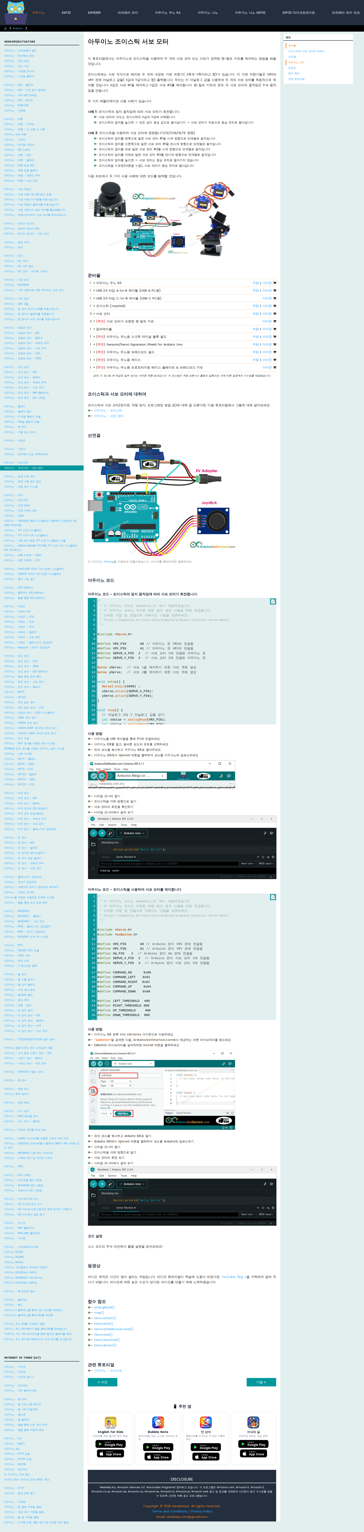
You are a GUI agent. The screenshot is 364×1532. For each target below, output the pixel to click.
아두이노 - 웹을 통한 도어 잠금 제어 (25, 902)
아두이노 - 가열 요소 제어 (19, 432)
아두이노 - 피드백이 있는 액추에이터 (26, 454)
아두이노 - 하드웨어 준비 (19, 56)
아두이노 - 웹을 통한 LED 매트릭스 (24, 598)
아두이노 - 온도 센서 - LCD (20, 661)
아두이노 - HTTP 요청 (17, 1454)
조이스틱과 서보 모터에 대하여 (306, 51)
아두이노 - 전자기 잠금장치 (20, 882)
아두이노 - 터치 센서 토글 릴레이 (24, 813)
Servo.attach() (105, 1318)
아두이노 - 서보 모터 (16, 279)
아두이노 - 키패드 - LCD (19, 616)
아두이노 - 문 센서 (15, 837)
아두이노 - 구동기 (14, 449)
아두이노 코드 (296, 62)
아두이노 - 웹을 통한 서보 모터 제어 (25, 1424)
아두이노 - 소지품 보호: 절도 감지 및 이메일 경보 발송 (36, 1522)
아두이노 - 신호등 (14, 110)
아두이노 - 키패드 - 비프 (19, 621)
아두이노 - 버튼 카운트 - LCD (22, 560)
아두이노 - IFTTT (14, 1488)
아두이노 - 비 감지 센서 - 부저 (22, 1025)
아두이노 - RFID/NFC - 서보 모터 (24, 921)
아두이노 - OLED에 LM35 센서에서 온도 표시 (30, 728)
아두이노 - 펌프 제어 (16, 1000)
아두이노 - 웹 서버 (15, 1399)
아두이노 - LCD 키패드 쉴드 (20, 510)
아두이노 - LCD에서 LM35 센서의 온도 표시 (30, 733)
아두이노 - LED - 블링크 (18, 85)
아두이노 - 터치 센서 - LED (20, 798)
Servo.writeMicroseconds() (114, 1329)
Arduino (18, 28)
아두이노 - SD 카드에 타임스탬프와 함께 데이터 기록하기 (38, 1209)
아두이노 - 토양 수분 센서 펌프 (22, 481)
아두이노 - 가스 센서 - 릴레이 (22, 1121)
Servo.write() (103, 1324)
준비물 (292, 45)
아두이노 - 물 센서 (15, 974)
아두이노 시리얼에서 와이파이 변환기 (26, 1267)
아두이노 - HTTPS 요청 (18, 1459)
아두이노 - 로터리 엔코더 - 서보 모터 (26, 233)
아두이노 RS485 (14, 1257)
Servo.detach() (105, 1345)
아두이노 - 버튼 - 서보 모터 (21, 180)
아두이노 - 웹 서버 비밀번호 (21, 1409)
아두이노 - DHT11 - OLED (19, 764)
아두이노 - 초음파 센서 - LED (21, 333)
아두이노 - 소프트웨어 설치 (20, 50)
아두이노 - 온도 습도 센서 (19, 702)
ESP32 (66, 12)
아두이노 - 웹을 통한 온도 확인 (22, 676)
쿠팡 (256, 283)
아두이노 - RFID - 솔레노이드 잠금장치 (27, 926)
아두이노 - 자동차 (14, 440)
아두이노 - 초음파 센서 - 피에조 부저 (26, 343)
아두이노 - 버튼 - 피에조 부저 (22, 175)
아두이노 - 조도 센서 (16, 298)
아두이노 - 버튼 (13, 119)
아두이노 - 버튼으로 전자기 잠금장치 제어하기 (31, 887)
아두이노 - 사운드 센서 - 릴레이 (23, 1058)
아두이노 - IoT (13, 1438)
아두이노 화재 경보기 (16, 1094)
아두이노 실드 (12, 1448)
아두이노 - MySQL (15, 1464)
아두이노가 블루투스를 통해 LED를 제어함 (28, 1315)
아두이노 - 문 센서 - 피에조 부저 (24, 863)
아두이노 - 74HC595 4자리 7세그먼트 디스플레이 (34, 569)
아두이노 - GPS (13, 1166)
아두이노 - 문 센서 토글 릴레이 (22, 858)
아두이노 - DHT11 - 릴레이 (20, 758)
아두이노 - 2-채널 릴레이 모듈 (22, 416)
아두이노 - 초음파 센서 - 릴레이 (23, 338)
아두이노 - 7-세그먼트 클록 (20, 966)
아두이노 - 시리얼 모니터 (19, 71)
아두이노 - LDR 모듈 (16, 304)
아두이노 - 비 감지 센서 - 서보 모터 (25, 1030)
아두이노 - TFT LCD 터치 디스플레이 (26, 535)
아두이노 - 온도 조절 (16, 738)
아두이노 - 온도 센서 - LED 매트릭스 (26, 671)
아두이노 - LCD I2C (16, 500)
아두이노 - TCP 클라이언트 (20, 1390)
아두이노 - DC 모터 (16, 261)
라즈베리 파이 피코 (346, 12)
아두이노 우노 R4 (168, 12)
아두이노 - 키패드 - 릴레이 (20, 632)
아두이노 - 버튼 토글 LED (19, 165)
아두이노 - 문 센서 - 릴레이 (21, 847)
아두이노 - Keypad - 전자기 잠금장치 (27, 647)
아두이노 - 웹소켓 (14, 1414)
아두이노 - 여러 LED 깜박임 (20, 95)
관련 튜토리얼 (296, 79)
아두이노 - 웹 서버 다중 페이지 (22, 1404)
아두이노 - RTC (13, 945)
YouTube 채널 (233, 1277)
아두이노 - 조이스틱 (16, 462)
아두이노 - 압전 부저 (16, 242)
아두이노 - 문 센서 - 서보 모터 (22, 868)
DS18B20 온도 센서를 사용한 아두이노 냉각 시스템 (34, 748)
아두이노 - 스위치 (14, 139)
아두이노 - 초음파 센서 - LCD (22, 353)
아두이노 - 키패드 (14, 606)
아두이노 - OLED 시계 (17, 955)
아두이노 (38, 12)
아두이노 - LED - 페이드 (18, 100)
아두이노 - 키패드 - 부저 (19, 627)
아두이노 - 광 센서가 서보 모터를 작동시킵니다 (32, 319)
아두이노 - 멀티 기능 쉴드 (19, 579)
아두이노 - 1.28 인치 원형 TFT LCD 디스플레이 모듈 (35, 540)
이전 (103, 1382)
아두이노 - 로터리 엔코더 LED (21, 228)
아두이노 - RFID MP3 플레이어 (22, 1233)
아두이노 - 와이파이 (16, 1385)
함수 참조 (294, 73)
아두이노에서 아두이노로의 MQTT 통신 (27, 1479)
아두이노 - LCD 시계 (16, 960)
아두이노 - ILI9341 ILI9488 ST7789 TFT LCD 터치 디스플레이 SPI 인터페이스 (41, 548)
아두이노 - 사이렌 (14, 1238)
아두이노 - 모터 (13, 255)
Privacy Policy (201, 1511)
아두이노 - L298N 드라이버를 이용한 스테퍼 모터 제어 (36, 1138)
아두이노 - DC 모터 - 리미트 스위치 (26, 271)
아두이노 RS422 (13, 1262)
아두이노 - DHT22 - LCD (19, 784)
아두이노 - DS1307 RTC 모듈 (21, 950)
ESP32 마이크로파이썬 (299, 12)
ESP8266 (94, 12)
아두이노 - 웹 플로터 (16, 1419)
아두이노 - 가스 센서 (16, 1111)
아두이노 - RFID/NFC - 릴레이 (22, 916)
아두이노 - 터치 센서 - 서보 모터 (24, 824)
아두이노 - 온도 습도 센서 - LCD (24, 707)
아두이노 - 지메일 (14, 1501)
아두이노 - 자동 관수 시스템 (21, 486)
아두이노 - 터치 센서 (16, 793)
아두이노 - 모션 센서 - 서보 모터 (24, 387)
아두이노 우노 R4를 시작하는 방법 (24, 1323)
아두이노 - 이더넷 (14, 1366)
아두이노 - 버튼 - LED (17, 155)
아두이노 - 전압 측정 (16, 1102)
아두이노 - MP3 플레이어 (19, 1228)
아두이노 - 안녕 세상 (16, 61)
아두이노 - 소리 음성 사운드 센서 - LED (27, 1053)
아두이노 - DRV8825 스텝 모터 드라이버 (28, 1152)
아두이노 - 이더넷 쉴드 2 (19, 1377)
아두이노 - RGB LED (16, 105)
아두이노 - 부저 (13, 247)
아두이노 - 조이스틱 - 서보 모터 (23, 468)
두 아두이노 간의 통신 (17, 1474)
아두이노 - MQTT (14, 1443)
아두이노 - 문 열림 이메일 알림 (22, 1507)
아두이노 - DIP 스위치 (17, 149)
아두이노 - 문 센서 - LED (19, 842)
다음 (260, 1382)
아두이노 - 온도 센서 (16, 656)
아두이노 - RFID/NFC (16, 911)
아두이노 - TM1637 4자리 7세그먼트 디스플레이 (32, 574)
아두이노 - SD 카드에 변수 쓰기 (23, 1204)
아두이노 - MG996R (16, 285)
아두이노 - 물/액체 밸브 (18, 995)
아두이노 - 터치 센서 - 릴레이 (22, 803)
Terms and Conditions (169, 1511)
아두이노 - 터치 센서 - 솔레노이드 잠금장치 (30, 829)
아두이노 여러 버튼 (15, 134)
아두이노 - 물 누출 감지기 (19, 979)
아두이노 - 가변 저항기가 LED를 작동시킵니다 (31, 199)
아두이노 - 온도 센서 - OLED (21, 666)
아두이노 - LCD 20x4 (17, 505)
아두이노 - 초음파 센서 (18, 327)
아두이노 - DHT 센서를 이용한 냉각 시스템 (29, 743)
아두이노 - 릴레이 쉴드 (18, 411)
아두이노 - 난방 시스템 (18, 753)
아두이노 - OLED (14, 515)
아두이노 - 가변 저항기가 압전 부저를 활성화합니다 (34, 210)
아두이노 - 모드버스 (16, 1469)
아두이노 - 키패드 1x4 (17, 611)
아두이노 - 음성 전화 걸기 (19, 1493)
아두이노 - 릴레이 (14, 406)
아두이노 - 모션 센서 (16, 367)
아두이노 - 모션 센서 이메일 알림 (24, 1512)
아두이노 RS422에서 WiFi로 (20, 1282)
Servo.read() (103, 1334)
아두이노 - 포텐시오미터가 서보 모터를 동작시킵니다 (35, 215)
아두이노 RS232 (13, 1252)
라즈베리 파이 (128, 12)
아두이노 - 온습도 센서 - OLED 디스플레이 (29, 712)
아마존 (267, 283)
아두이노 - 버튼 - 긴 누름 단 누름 (24, 129)
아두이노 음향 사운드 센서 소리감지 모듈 (28, 1047)
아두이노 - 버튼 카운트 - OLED (22, 555)
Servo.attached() (107, 1340)
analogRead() (104, 1307)
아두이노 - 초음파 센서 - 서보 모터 (25, 348)
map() (99, 1313)
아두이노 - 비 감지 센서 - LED (22, 1015)
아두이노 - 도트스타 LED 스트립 (23, 1190)
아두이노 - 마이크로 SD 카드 (21, 1199)
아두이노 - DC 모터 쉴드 (19, 266)
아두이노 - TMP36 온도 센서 (21, 722)
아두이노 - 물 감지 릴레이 (19, 984)
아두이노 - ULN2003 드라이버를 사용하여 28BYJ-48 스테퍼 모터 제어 (41, 1145)
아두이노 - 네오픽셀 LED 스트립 (23, 1180)
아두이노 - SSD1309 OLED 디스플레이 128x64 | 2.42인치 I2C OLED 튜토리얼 (40, 523)
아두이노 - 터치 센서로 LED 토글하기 (26, 808)
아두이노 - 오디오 (14, 1223)
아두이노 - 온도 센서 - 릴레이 (22, 687)
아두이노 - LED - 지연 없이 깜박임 (24, 90)
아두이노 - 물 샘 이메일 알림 (21, 1517)
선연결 (292, 56)
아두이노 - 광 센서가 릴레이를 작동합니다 (29, 314)
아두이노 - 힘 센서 (15, 1080)
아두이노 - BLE (13, 1305)
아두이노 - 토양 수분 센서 (19, 476)
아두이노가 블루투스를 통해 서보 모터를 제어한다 (33, 1310)
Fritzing (109, 562)
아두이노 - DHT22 (15, 697)
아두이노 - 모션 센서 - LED (20, 372)
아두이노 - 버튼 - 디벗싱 (19, 124)
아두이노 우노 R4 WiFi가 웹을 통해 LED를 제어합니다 (35, 1329)
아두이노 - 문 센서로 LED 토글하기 (24, 853)
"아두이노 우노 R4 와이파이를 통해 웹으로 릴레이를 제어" (38, 1334)
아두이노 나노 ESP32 (250, 12)
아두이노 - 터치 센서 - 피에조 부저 (25, 818)
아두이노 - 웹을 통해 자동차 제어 (24, 1430)
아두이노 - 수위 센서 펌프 (19, 989)
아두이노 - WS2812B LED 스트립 (23, 1185)
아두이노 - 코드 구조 (16, 66)
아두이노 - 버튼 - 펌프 (18, 1005)
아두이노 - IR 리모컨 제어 (19, 1291)
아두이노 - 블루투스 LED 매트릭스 (24, 592)
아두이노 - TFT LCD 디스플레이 (23, 530)
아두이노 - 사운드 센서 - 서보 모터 (25, 1063)
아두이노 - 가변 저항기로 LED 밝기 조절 (27, 194)
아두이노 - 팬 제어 (15, 427)
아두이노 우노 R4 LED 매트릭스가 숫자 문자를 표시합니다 (38, 1339)
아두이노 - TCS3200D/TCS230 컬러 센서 (29, 1039)
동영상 (292, 68)
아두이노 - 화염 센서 (16, 1088)
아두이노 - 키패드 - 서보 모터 (22, 637)
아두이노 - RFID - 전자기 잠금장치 (25, 931)
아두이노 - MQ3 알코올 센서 (21, 1116)
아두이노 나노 (208, 12)
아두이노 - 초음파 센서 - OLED (22, 358)
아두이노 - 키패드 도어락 (19, 892)
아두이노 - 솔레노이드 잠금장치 (23, 876)
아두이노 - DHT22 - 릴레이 (20, 774)
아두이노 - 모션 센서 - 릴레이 (22, 377)
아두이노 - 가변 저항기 (18, 189)
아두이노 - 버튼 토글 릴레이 (21, 170)
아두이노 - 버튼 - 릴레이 (19, 160)
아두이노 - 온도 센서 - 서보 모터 (24, 681)
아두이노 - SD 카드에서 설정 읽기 (24, 1214)
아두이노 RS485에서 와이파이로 (23, 1277)
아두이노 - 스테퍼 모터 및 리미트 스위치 (28, 1158)
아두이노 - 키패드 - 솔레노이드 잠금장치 (28, 642)
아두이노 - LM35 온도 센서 (20, 717)
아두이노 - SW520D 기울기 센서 (23, 1072)
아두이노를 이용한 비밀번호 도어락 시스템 (29, 897)
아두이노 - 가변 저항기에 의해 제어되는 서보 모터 (34, 290)
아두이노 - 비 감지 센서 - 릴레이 (24, 1020)
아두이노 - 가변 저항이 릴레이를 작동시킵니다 (31, 204)
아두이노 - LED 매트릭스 (18, 587)
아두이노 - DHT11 (14, 692)
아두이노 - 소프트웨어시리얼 (21, 1246)
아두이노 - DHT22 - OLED (19, 779)
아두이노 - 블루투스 (16, 1299)
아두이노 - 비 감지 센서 (18, 1010)
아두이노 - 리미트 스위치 (19, 144)
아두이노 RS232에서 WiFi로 (20, 1272)
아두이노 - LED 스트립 (17, 1175)
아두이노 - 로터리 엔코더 (19, 223)
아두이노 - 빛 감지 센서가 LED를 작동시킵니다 (31, 309)
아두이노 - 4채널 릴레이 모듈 (21, 422)
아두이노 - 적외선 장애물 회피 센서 (25, 1129)
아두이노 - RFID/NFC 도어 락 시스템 (26, 936)
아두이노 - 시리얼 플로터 (19, 76)
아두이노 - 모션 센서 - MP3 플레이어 (26, 392)
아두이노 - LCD (13, 495)
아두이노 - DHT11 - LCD (18, 769)
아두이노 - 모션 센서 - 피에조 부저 (25, 382)
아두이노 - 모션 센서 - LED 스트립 (24, 397)
